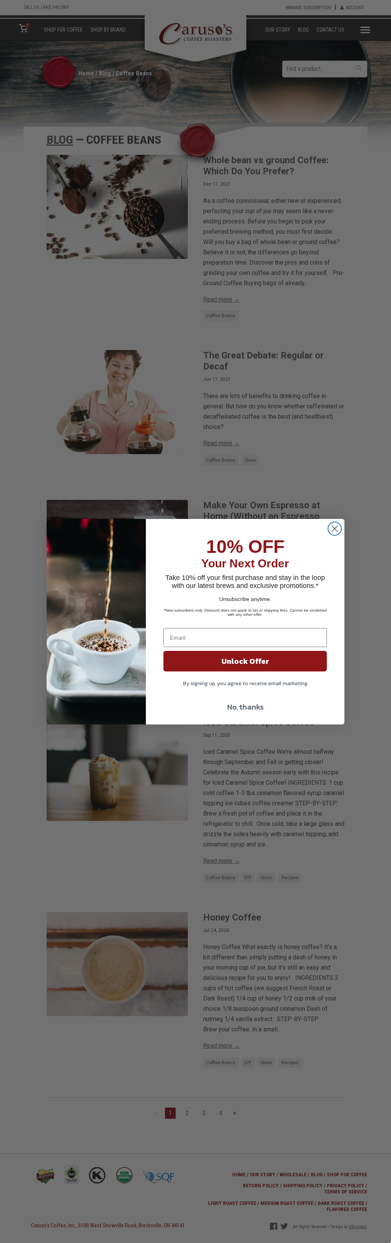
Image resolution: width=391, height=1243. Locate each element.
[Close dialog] (334, 528)
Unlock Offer (245, 661)
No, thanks (245, 707)
